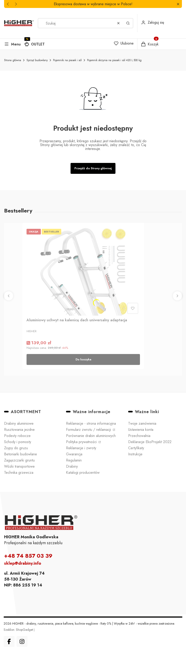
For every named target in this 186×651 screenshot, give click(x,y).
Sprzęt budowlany (37, 60)
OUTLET (38, 44)
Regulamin (74, 460)
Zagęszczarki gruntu (19, 460)
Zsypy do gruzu (16, 448)
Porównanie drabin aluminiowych (91, 435)
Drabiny (72, 466)
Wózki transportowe (19, 466)
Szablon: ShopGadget (19, 629)
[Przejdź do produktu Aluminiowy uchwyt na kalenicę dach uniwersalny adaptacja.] (83, 271)
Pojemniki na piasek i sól (67, 60)
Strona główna (12, 60)
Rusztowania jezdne (19, 429)
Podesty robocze (17, 435)
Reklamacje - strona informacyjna (91, 423)
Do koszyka (83, 359)
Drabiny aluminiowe (19, 423)
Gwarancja (74, 454)
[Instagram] (22, 641)
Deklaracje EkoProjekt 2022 (149, 441)
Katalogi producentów (83, 472)
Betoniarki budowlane (20, 454)
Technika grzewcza (18, 472)
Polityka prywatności (82, 441)
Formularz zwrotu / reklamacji (89, 429)
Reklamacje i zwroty (81, 448)
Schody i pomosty (17, 441)
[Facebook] (9, 641)
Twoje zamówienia (142, 423)
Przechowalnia (139, 435)
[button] (177, 3)
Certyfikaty (136, 448)
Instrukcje (135, 454)
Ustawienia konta (140, 429)
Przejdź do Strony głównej (93, 168)
